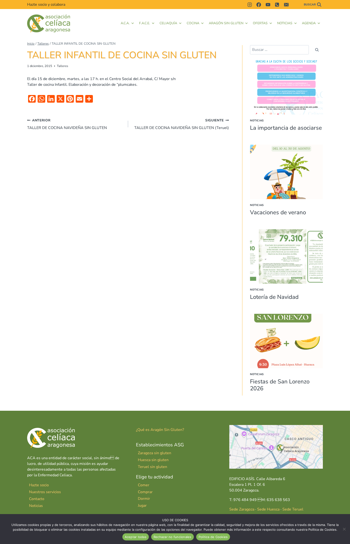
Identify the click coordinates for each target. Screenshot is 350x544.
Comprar (145, 492)
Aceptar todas (135, 537)
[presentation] (286, 87)
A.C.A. (125, 23)
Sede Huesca (268, 509)
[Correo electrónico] (286, 4)
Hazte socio (39, 485)
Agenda (309, 23)
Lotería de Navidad (274, 297)
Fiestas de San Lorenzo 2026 (280, 385)
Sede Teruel (292, 509)
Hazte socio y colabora (46, 4)
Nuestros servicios (45, 492)
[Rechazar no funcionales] (344, 529)
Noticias (284, 23)
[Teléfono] (277, 4)
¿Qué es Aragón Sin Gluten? (160, 429)
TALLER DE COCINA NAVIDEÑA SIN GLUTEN (67, 124)
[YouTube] (267, 4)
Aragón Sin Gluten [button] (226, 23)
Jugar (142, 505)
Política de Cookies (213, 537)
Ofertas (260, 23)
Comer (143, 485)
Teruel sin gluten (152, 466)
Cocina (193, 23)
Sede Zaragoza (241, 509)
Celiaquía (168, 23)
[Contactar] (295, 4)
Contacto (36, 498)
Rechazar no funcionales (172, 537)
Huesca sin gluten (153, 460)
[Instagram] (249, 4)
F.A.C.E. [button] (144, 23)
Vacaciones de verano (278, 212)
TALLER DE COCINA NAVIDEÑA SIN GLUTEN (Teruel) (181, 124)
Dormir (144, 498)
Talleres (62, 66)
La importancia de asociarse (286, 128)
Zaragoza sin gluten (154, 453)
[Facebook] (258, 4)
